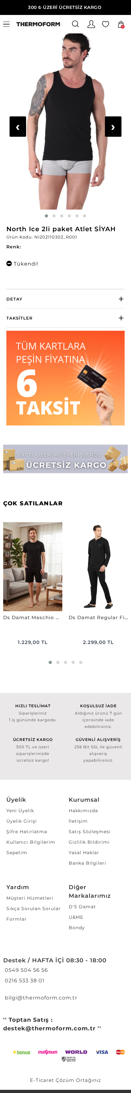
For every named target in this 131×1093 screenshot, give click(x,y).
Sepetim (16, 852)
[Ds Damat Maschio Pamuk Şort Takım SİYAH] (32, 566)
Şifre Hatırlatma (26, 831)
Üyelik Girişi (21, 821)
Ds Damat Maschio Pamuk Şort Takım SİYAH (32, 617)
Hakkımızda (83, 810)
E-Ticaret (42, 1080)
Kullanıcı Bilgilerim (30, 842)
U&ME (76, 917)
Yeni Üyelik (20, 810)
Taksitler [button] (19, 318)
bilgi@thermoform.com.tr (40, 998)
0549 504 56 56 (25, 970)
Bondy (77, 927)
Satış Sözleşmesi (90, 831)
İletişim (78, 821)
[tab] (65, 298)
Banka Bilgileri (87, 863)
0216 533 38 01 (24, 981)
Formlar (16, 919)
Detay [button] (14, 298)
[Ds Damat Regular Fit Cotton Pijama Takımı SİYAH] (98, 566)
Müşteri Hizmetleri (29, 898)
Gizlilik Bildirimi (89, 842)
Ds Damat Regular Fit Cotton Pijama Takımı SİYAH (98, 617)
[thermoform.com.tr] (38, 24)
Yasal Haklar (84, 852)
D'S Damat (82, 907)
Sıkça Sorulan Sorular (33, 908)
